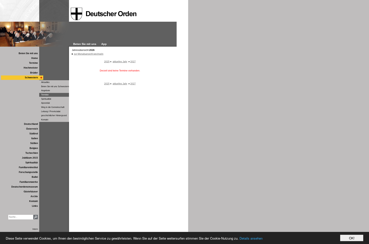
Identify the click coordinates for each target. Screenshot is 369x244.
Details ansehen (251, 238)
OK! (352, 238)
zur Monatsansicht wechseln (88, 54)
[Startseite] (103, 14)
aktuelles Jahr (120, 61)
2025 (107, 61)
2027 (133, 61)
